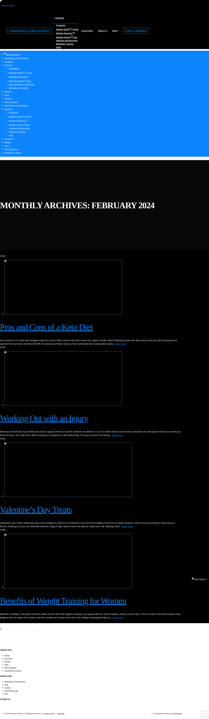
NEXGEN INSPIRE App (20, 81)
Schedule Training (12, 152)
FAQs (58, 47)
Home (6, 655)
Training (59, 18)
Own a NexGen (136, 30)
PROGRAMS (14, 68)
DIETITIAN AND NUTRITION (21, 84)
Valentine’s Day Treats (36, 509)
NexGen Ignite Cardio (67, 29)
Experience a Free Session (29, 30)
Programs (60, 25)
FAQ (6, 694)
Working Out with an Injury (44, 418)
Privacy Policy (49, 713)
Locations (87, 31)
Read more (121, 343)
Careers (8, 98)
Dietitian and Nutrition (67, 40)
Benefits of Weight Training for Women (63, 601)
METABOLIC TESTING (19, 88)
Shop (115, 31)
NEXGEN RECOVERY (19, 77)
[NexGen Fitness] (7, 5)
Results (102, 31)
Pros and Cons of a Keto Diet (46, 327)
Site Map (60, 713)
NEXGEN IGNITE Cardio (21, 72)
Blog (6, 684)
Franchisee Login (11, 690)
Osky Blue (178, 713)
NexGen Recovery (65, 33)
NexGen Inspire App (66, 37)
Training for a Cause (12, 670)
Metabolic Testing (64, 44)
